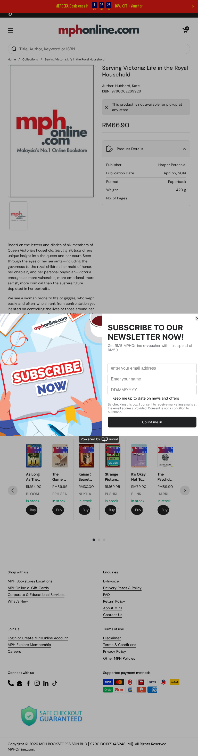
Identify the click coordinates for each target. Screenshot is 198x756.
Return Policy (114, 601)
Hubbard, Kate (127, 85)
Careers (14, 651)
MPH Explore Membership (29, 644)
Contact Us (112, 614)
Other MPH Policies (119, 658)
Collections (30, 59)
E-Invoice (111, 581)
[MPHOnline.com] (98, 30)
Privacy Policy (114, 651)
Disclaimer (112, 638)
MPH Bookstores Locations (30, 581)
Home (12, 59)
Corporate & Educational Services (36, 594)
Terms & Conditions (119, 644)
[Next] (185, 490)
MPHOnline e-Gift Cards (28, 588)
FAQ (106, 594)
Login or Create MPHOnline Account (38, 638)
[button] (185, 30)
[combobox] (99, 49)
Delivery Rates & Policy (122, 588)
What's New (18, 601)
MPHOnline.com (21, 749)
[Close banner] (193, 6)
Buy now (34, 510)
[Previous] (13, 490)
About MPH (112, 608)
